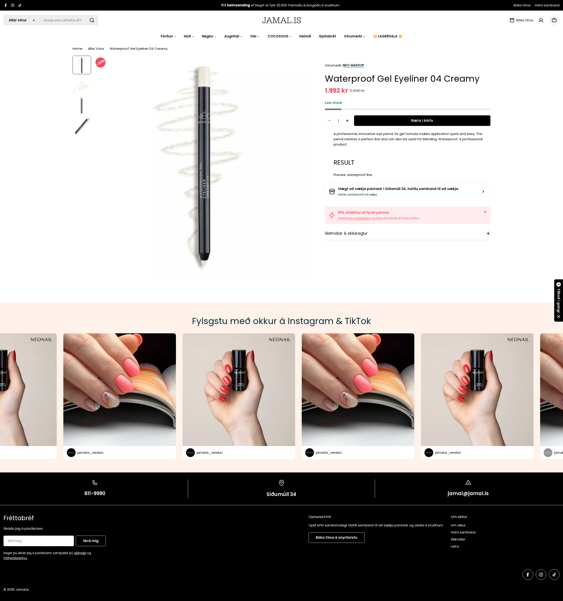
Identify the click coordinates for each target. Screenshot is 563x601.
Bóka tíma (522, 5)
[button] (558, 300)
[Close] (485, 212)
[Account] (541, 20)
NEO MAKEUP (353, 65)
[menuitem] (168, 36)
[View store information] (483, 191)
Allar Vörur (96, 48)
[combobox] (51, 20)
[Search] (92, 20)
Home (77, 48)
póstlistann (363, 218)
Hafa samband (547, 5)
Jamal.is (22, 589)
